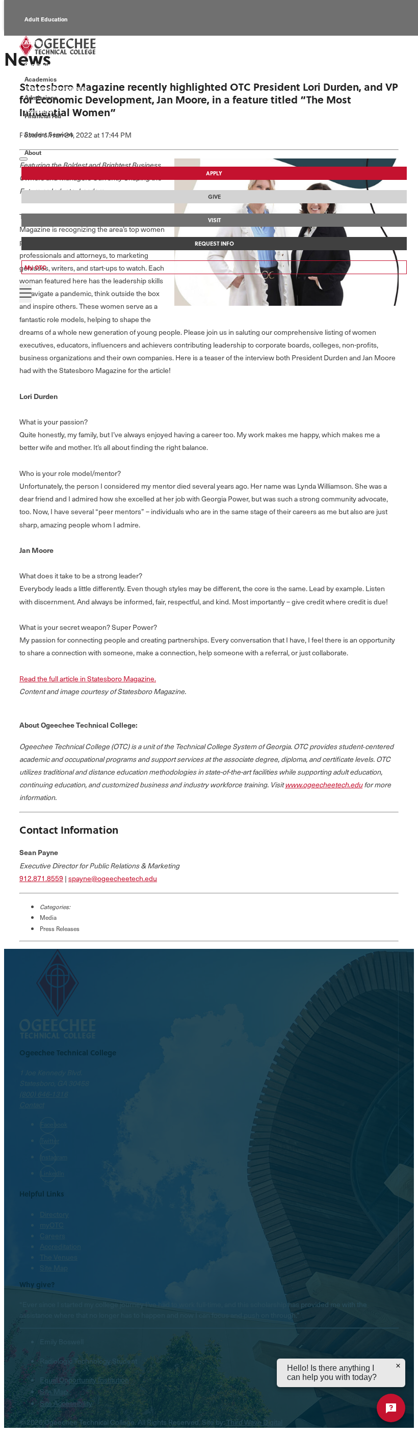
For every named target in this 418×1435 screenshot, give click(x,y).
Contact (31, 1104)
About (32, 152)
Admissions (40, 97)
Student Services (48, 134)
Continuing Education (53, 65)
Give (214, 197)
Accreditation (60, 1246)
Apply (214, 173)
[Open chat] (391, 1408)
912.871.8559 (41, 878)
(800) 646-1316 (43, 1093)
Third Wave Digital (254, 1422)
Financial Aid (42, 116)
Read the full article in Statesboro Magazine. (87, 678)
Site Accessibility (66, 1403)
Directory (54, 1214)
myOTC (52, 1224)
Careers (52, 1235)
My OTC (35, 267)
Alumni (34, 42)
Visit (214, 220)
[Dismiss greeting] (398, 1366)
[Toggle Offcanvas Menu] (25, 293)
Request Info (214, 244)
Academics (40, 79)
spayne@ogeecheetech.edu (112, 878)
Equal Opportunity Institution (84, 1379)
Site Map (54, 1267)
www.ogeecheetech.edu (323, 784)
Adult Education (46, 19)
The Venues (58, 1257)
